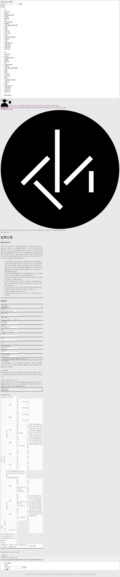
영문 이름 (4, 317)
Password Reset (9, 15)
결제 (6, 27)
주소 (2, 329)
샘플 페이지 (8, 43)
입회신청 (7, 47)
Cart (6, 569)
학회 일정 (49, 105)
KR (2, 108)
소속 (2, 342)
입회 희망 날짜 (5, 346)
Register (6, 18)
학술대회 (28, 105)
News (30, 107)
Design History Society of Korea (10, 107)
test (5, 20)
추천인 (3, 309)
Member (47, 107)
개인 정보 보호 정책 (11, 25)
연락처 (3, 325)
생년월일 (4, 321)
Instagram (10, 109)
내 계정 (6, 31)
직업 (2, 338)
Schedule (58, 107)
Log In (6, 13)
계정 (6, 29)
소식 (18, 105)
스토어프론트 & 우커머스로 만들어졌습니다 (28, 559)
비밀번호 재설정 (9, 37)
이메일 (3, 334)
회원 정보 (56, 105)
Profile (6, 16)
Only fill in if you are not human (10, 552)
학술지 (22, 105)
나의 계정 (7, 563)
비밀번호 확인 (5, 354)
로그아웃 (7, 33)
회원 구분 (4, 305)
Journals (34, 107)
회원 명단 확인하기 (10, 271)
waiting (6, 23)
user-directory (8, 21)
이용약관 (7, 45)
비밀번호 (4, 350)
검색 (20, 4)
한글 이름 (4, 313)
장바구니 (7, 49)
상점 (6, 41)
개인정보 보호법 (25, 382)
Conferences (41, 107)
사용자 (6, 39)
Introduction (24, 107)
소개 (14, 105)
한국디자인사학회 (7, 1)
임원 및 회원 (35, 105)
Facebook (4, 109)
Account (7, 11)
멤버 (6, 35)
